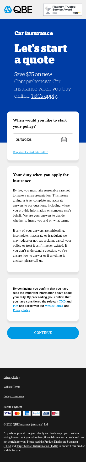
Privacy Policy (21, 310)
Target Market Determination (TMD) (37, 446)
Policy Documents (14, 396)
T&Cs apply (44, 96)
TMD (62, 301)
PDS (15, 306)
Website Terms (54, 306)
